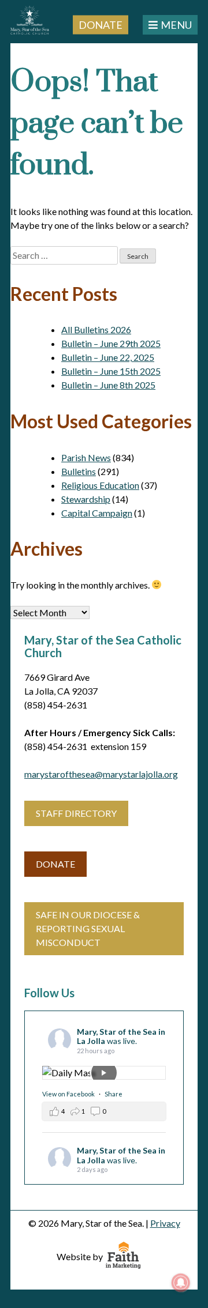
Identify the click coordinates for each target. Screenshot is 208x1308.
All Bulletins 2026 (96, 329)
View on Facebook (69, 1094)
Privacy (165, 1222)
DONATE (55, 863)
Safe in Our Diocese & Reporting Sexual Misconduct (88, 928)
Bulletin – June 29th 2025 (111, 343)
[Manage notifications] (181, 1282)
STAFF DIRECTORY (76, 813)
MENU (176, 24)
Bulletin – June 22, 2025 (107, 357)
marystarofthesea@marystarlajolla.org (101, 773)
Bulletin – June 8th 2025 (108, 384)
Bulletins (78, 471)
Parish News (86, 457)
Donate (100, 24)
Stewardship (85, 498)
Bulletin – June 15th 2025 (111, 370)
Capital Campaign (96, 512)
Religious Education (100, 485)
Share (113, 1094)
